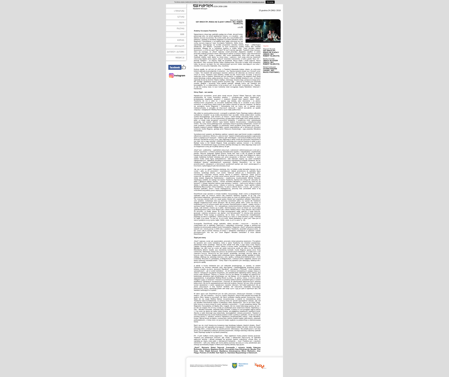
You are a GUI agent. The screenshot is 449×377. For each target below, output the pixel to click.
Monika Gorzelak (269, 59)
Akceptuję (270, 2)
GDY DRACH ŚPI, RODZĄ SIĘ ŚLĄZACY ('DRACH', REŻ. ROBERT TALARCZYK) (271, 53)
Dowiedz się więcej (258, 2)
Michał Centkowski (269, 67)
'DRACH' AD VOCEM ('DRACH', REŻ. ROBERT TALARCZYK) (271, 62)
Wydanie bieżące (200, 9)
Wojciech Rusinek (269, 49)
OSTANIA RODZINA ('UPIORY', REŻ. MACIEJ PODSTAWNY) (271, 70)
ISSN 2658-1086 (220, 6)
